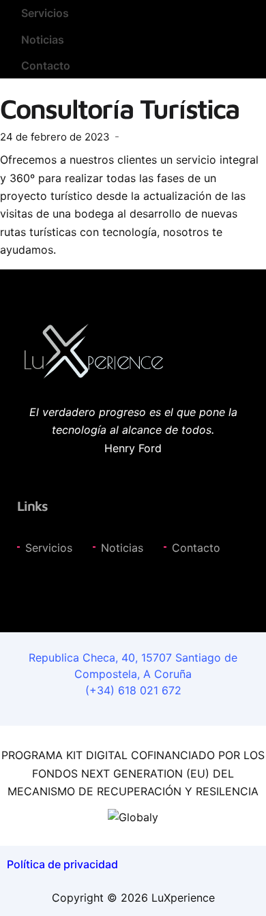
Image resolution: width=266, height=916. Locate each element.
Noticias (42, 39)
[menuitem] (133, 13)
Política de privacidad (62, 864)
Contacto (45, 65)
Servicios (45, 13)
